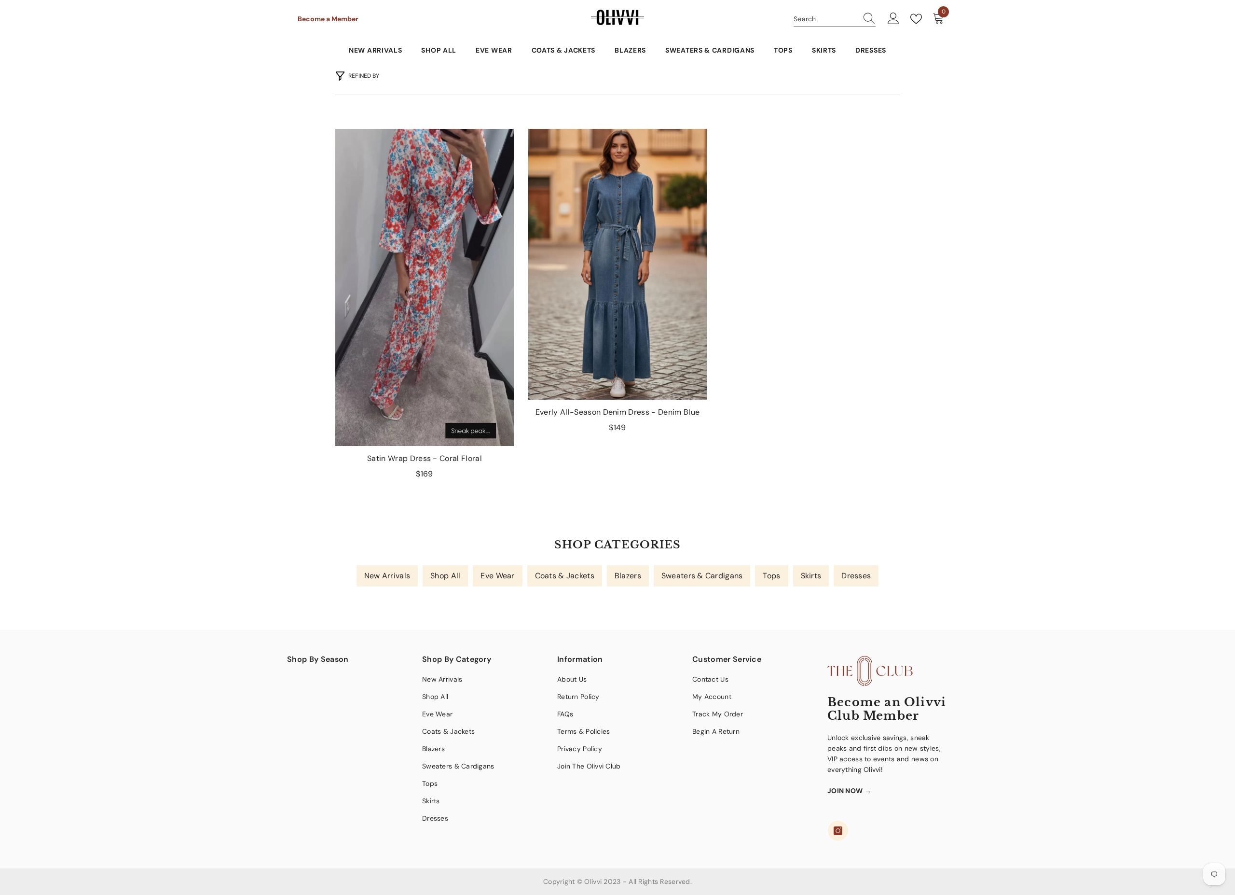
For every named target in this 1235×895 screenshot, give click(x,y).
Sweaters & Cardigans (702, 576)
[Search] (835, 19)
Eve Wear (497, 576)
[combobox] (825, 19)
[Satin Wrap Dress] (424, 287)
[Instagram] (838, 830)
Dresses (856, 576)
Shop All (445, 576)
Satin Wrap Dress (424, 458)
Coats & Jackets (564, 576)
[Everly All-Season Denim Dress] (617, 264)
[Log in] (893, 19)
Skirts (811, 576)
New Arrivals (387, 576)
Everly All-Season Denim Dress (617, 412)
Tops (771, 576)
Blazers (628, 576)
